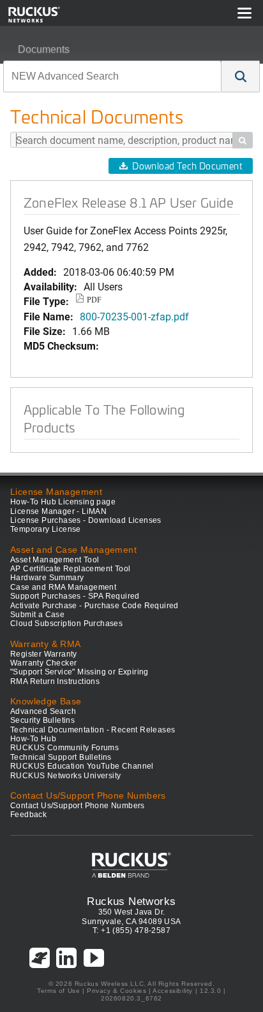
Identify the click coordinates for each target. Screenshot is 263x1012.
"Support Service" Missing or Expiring (79, 671)
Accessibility (173, 990)
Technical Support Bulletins (61, 757)
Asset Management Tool (54, 559)
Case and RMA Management (63, 587)
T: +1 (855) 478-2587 (131, 930)
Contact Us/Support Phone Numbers (77, 805)
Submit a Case (37, 614)
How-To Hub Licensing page (63, 501)
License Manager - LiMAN (58, 511)
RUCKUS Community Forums (64, 747)
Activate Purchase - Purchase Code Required (94, 605)
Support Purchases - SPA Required (75, 596)
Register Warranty (43, 654)
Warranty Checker (43, 663)
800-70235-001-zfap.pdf (134, 316)
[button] (241, 76)
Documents (44, 49)
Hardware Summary (47, 577)
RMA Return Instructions (55, 681)
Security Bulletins (42, 720)
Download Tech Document (187, 166)
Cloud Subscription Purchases (66, 623)
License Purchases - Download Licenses (86, 520)
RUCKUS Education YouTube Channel (82, 766)
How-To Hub (33, 738)
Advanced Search (43, 711)
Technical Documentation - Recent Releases (92, 729)
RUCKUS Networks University (65, 775)
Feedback (28, 814)
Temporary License (45, 529)
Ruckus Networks (131, 901)
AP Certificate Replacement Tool (70, 568)
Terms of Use (58, 990)
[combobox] (112, 76)
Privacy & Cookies (116, 990)
